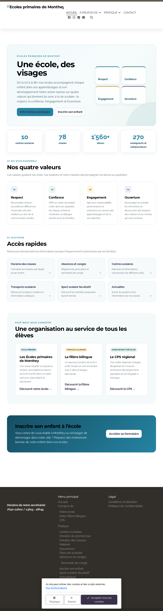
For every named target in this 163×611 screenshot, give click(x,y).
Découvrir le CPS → (122, 389)
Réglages (54, 601)
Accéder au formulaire (124, 433)
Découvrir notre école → (36, 389)
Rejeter (72, 601)
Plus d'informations (56, 587)
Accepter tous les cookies (101, 599)
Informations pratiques (35, 112)
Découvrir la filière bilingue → (77, 387)
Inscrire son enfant (70, 112)
